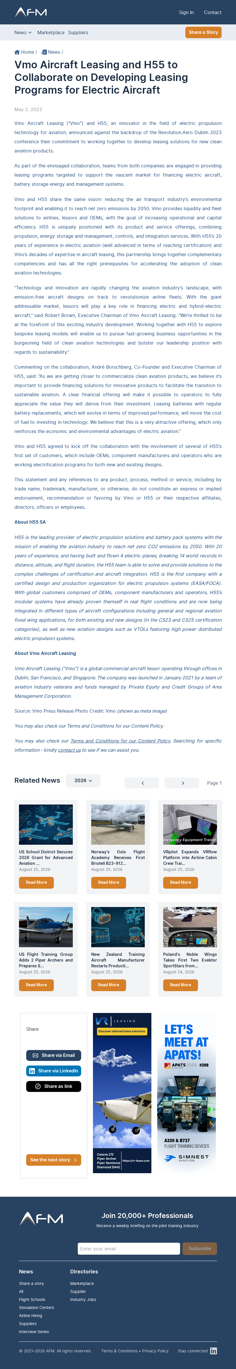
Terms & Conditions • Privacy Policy (135, 1350)
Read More (36, 883)
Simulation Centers (36, 1307)
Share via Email (58, 1055)
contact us (69, 750)
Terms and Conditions (90, 726)
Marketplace (50, 32)
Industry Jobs (83, 1299)
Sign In (186, 12)
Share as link (58, 1086)
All (21, 1291)
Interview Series (34, 1331)
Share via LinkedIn (58, 1071)
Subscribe (200, 1248)
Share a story (31, 1283)
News (20, 32)
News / (55, 52)
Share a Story (203, 32)
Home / (29, 52)
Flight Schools (32, 1299)
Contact (213, 12)
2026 (80, 780)
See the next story (50, 1160)
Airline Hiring (30, 1315)
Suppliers (78, 32)
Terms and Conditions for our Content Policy (120, 741)
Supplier (78, 1291)
